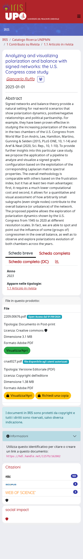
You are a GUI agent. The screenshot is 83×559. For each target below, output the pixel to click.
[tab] (57, 262)
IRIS (5, 40)
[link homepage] (14, 7)
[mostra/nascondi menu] (79, 16)
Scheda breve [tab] (20, 253)
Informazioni (18, 436)
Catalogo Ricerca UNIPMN (31, 40)
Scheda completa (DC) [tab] (29, 261)
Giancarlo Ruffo (20, 78)
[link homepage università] (32, 16)
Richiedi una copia (55, 395)
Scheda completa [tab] (54, 253)
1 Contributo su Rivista (23, 44)
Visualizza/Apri (17, 350)
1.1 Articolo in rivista (58, 44)
